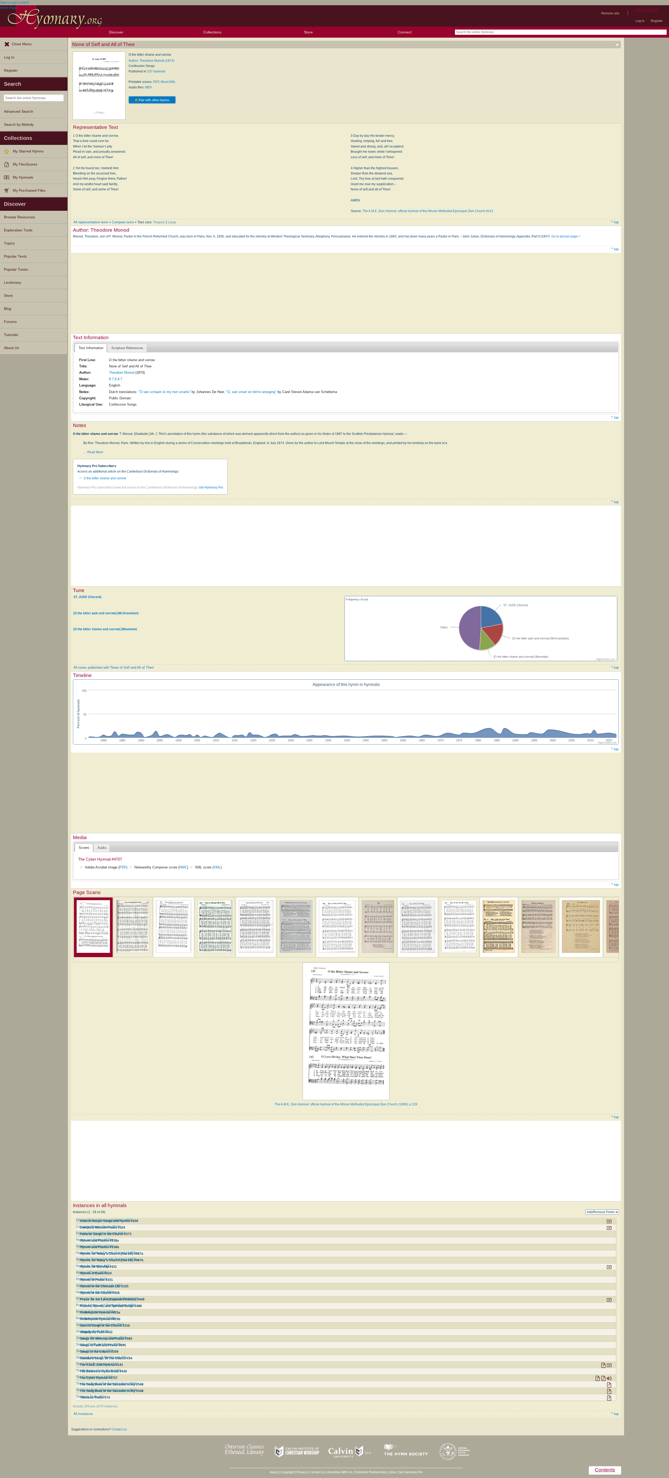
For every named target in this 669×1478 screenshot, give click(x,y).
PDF (156, 82)
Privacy (302, 1472)
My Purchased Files (29, 190)
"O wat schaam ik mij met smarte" (165, 392)
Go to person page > (565, 236)
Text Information (91, 348)
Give (392, 1472)
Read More (95, 452)
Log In (9, 57)
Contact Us (317, 1472)
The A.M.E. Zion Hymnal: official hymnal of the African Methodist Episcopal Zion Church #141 (427, 211)
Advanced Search (18, 111)
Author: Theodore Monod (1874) (151, 60)
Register (657, 21)
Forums (10, 322)
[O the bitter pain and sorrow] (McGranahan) (106, 613)
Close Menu (22, 44)
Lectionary (12, 283)
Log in (640, 21)
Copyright (287, 1472)
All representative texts (90, 222)
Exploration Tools (18, 230)
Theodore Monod (121, 372)
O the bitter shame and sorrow (105, 478)
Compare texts (123, 222)
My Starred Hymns (28, 151)
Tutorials (11, 335)
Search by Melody (19, 125)
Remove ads (610, 13)
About (274, 1472)
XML (217, 867)
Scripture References (127, 348)
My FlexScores (25, 164)
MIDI (148, 87)
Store (308, 32)
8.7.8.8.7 (115, 379)
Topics (9, 243)
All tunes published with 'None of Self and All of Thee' (113, 667)
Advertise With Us (339, 1472)
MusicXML (168, 82)
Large (172, 222)
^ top (615, 222)
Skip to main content (14, 2)
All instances (83, 1414)
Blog (7, 309)
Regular (159, 222)
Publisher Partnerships (371, 1472)
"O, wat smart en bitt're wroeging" (251, 392)
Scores (84, 848)
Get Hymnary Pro (211, 487)
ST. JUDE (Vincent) (87, 597)
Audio (101, 848)
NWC (183, 867)
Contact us (119, 1429)
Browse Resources (19, 217)
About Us (11, 348)
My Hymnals (23, 177)
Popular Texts (15, 256)
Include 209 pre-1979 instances (95, 1406)
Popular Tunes (16, 269)
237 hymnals (156, 71)
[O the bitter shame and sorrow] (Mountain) (105, 629)
